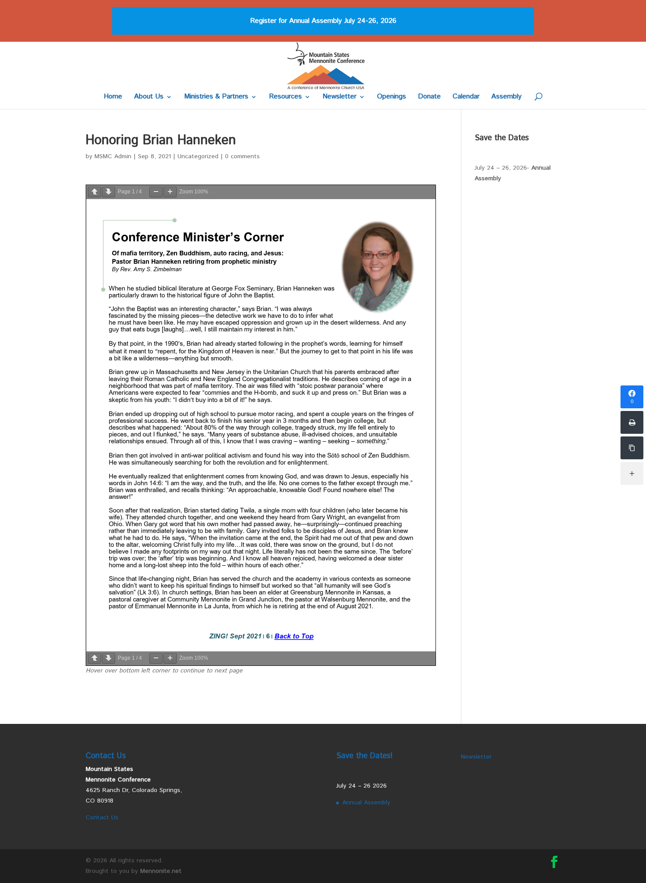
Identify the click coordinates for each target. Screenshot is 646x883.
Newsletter (339, 98)
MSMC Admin (112, 156)
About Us (148, 98)
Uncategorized (198, 156)
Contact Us (102, 817)
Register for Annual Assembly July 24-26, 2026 (323, 21)
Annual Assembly (366, 802)
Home (113, 98)
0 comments (242, 156)
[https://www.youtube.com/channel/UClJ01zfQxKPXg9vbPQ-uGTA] (632, 447)
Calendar (466, 98)
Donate (429, 98)
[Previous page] (94, 192)
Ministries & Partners (216, 98)
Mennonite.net (160, 871)
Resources (285, 98)
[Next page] (108, 192)
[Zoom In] (170, 192)
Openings (391, 98)
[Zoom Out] (156, 192)
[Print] (632, 422)
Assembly (506, 98)
